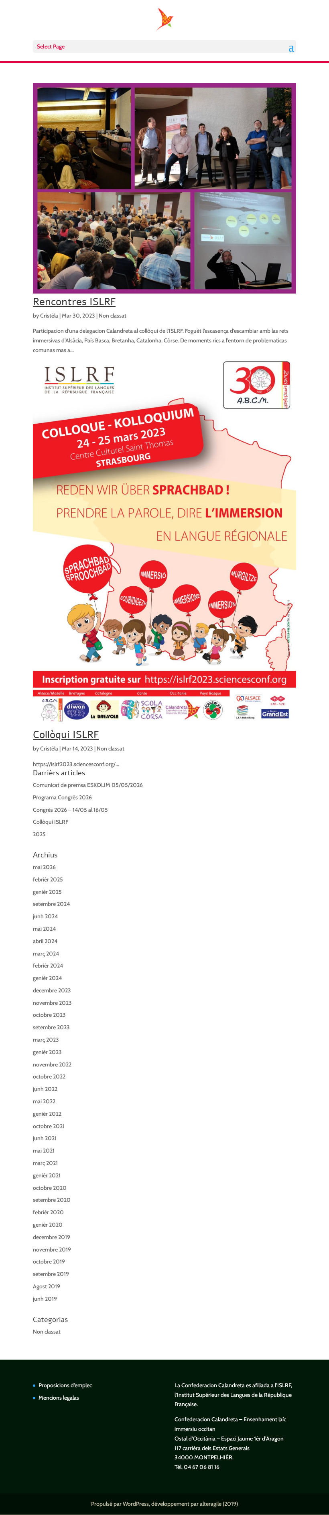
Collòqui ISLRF (66, 735)
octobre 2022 (49, 1076)
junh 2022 (45, 1088)
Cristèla (49, 315)
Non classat (112, 315)
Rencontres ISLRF (74, 302)
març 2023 (46, 1039)
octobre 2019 (49, 1261)
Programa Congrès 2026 (62, 797)
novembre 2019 (52, 1249)
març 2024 (46, 953)
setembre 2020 (52, 1199)
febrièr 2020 (48, 1212)
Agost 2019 (46, 1286)
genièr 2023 (47, 1052)
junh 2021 (45, 1138)
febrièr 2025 (48, 879)
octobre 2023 (49, 1014)
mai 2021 (44, 1150)
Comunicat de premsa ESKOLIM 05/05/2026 (88, 785)
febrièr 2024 (48, 965)
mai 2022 (44, 1101)
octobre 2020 (50, 1187)
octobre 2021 (49, 1126)
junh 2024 (45, 916)
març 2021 (45, 1163)
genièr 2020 (48, 1224)
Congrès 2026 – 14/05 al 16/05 (70, 809)
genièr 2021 (47, 1175)
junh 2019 (45, 1298)
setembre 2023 (51, 1027)
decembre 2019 (51, 1237)
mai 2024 (44, 928)
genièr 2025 (47, 891)
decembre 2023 (52, 990)
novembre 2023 (52, 1002)
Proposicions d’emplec (65, 1385)
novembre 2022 (52, 1064)
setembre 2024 (51, 903)
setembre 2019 (51, 1274)
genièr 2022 (47, 1113)
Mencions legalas (59, 1397)
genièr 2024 (47, 978)
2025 (39, 834)
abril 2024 (45, 941)
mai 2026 (44, 867)
